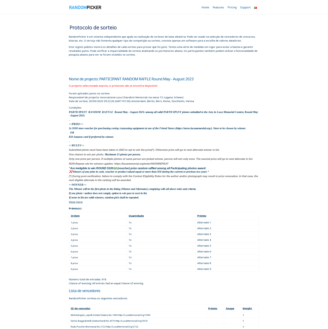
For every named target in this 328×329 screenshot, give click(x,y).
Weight (247, 308)
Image (230, 308)
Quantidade (136, 215)
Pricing (232, 7)
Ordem (75, 215)
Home (205, 7)
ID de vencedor (81, 308)
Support (245, 7)
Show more (76, 202)
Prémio (201, 215)
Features (218, 7)
